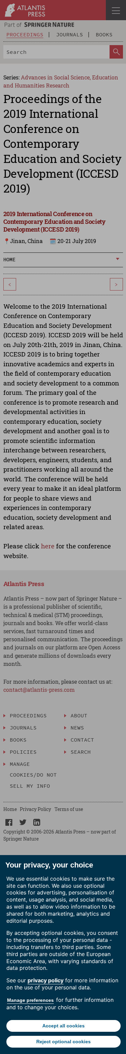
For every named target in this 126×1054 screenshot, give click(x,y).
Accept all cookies (63, 1025)
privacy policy (46, 980)
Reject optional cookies (63, 1041)
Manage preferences (30, 1000)
